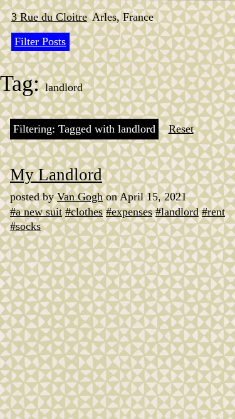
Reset (181, 128)
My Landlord (56, 174)
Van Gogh (80, 196)
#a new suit (36, 211)
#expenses (129, 211)
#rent (213, 211)
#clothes (84, 211)
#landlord (177, 211)
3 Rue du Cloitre (49, 17)
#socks (25, 226)
